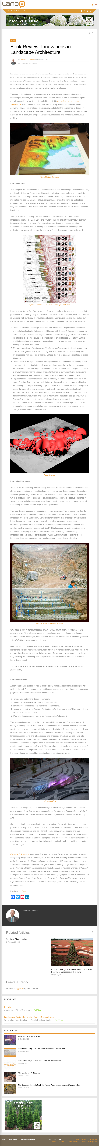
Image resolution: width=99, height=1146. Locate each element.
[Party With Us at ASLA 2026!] (10, 1044)
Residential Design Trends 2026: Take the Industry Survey (40, 1061)
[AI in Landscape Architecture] (10, 1081)
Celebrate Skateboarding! (17, 939)
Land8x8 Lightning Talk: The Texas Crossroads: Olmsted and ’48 (42, 1049)
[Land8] (13, 7)
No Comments (23, 63)
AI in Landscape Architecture (29, 1073)
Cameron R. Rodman (27, 60)
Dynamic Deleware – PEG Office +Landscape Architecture (49, 305)
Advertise (23, 11)
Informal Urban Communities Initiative (49, 623)
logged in (19, 989)
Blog (13, 40)
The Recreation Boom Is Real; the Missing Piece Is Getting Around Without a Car (49, 1085)
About (10, 11)
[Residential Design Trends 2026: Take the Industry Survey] (10, 1069)
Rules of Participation (89, 1141)
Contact (16, 11)
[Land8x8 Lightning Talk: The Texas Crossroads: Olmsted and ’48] (10, 1057)
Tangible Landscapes (49, 177)
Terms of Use (73, 1141)
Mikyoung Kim (49, 801)
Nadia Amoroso (49, 475)
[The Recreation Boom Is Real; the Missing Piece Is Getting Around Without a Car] (10, 1093)
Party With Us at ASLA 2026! (29, 1036)
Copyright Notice (80, 1139)
